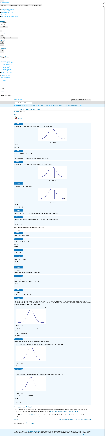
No (33, 423)
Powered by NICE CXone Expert (33, 431)
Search (16, 103)
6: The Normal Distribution (72, 105)
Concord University (44, 105)
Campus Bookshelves (30, 105)
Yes (28, 423)
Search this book (3, 22)
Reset (2, 35)
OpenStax (20, 118)
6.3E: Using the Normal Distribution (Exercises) (29, 414)
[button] (5, 80)
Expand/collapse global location (90, 105)
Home (19, 105)
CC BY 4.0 (71, 414)
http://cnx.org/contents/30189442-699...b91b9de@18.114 (64, 411)
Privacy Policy (38, 434)
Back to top (16, 419)
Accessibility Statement (55, 434)
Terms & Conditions (45, 434)
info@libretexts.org (79, 434)
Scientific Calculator (7, 70)
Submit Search (4, 26)
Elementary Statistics (57, 105)
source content (27, 416)
